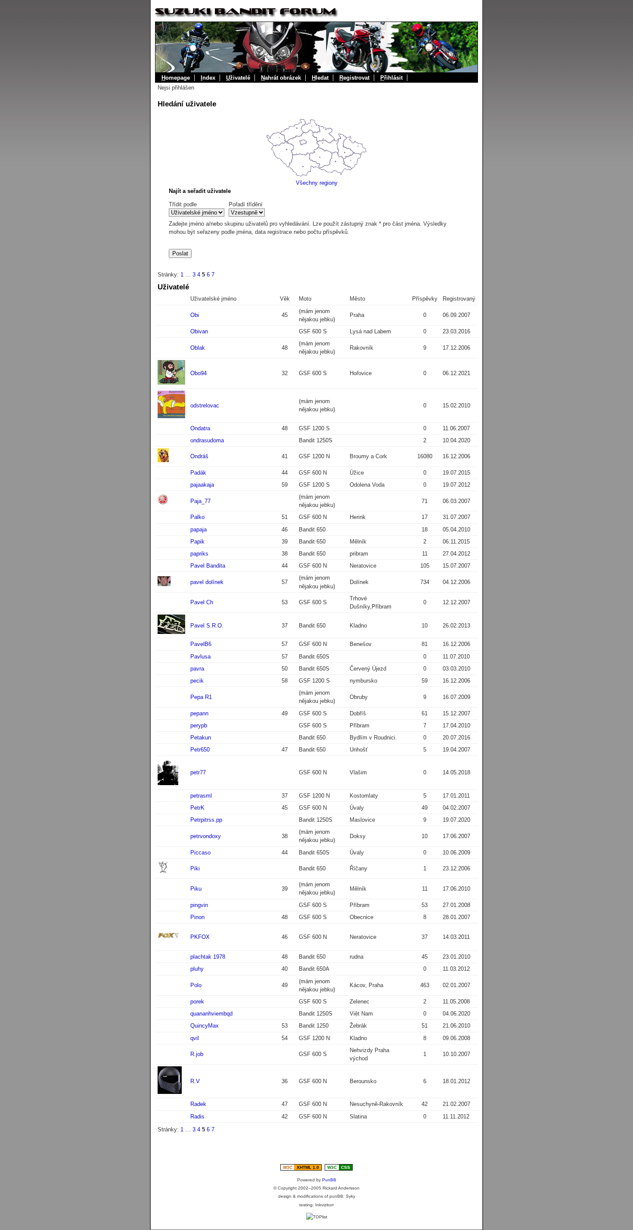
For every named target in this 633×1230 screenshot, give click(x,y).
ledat (320, 78)
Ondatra (200, 428)
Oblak (197, 348)
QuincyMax (204, 1025)
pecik (197, 680)
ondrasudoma (207, 440)
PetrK (197, 807)
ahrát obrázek (281, 78)
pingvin (199, 905)
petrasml (201, 795)
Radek (198, 1104)
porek (197, 1001)
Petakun (200, 737)
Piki (195, 868)
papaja (198, 529)
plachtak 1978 (207, 957)
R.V (195, 1081)
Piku (196, 888)
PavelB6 (200, 644)
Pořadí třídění (246, 204)
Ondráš (199, 456)
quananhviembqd (211, 1013)
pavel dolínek (206, 582)
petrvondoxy (205, 836)
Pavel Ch (201, 602)
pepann (199, 713)
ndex (208, 78)
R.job (196, 1054)
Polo (196, 985)
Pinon (197, 917)
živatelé (238, 78)
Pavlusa (200, 656)
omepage (175, 78)
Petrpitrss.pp (206, 820)
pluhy (197, 969)
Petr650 (200, 749)
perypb (198, 725)
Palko (197, 517)
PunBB (329, 1179)
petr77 (198, 772)
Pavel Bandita (207, 565)
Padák (198, 472)
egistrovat (354, 78)
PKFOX (200, 937)
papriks (199, 553)
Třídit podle (183, 204)
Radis (197, 1116)
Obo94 (198, 373)
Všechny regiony (317, 183)
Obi (194, 315)
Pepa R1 (201, 697)
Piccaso (200, 852)
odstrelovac (204, 405)
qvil (194, 1038)
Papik (197, 541)
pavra (197, 668)
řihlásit (391, 78)
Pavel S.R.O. (206, 625)
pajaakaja (202, 484)
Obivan (199, 331)
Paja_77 (200, 501)
